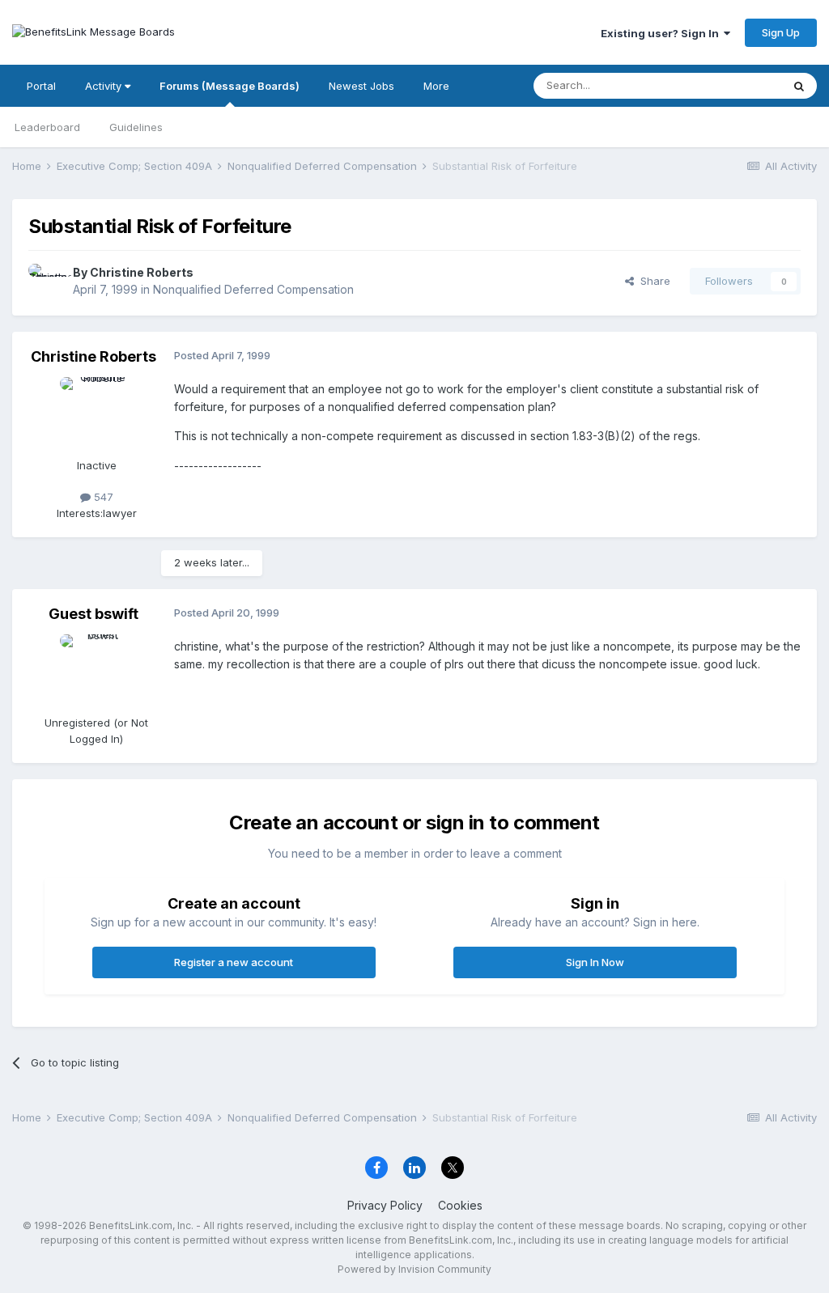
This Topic (733, 85)
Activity (105, 85)
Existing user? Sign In (662, 33)
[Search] (799, 86)
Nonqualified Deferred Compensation (253, 289)
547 (102, 496)
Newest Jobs (361, 85)
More (436, 85)
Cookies (460, 1205)
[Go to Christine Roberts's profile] (46, 281)
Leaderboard (47, 127)
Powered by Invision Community (414, 1269)
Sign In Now (595, 962)
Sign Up (781, 32)
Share (652, 280)
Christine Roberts (141, 272)
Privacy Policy (385, 1205)
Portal (41, 85)
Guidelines (136, 127)
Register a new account (233, 962)
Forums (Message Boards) (229, 85)
